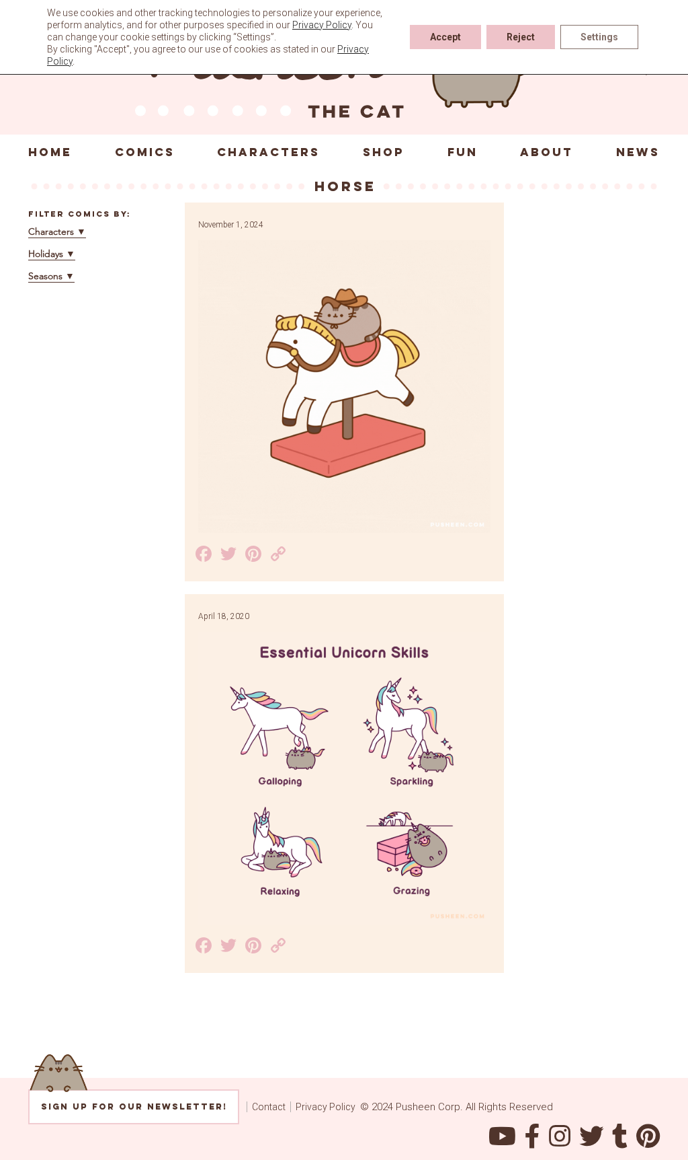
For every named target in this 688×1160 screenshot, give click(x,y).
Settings (599, 37)
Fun (462, 152)
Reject (521, 37)
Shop (383, 152)
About (546, 152)
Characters (268, 152)
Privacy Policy (325, 1106)
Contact (269, 1106)
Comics (145, 152)
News (638, 152)
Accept (445, 37)
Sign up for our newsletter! (134, 1106)
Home (50, 152)
